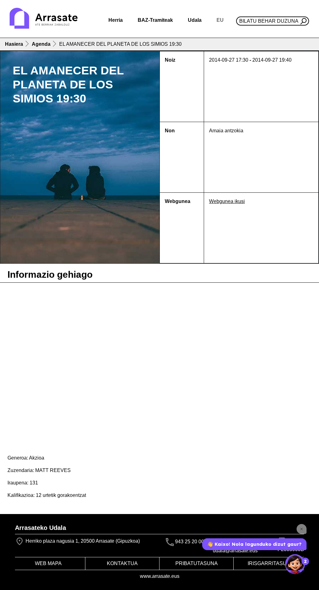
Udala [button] (195, 20)
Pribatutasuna (196, 563)
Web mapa (48, 563)
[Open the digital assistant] (295, 564)
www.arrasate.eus (159, 576)
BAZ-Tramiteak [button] (155, 20)
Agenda (41, 44)
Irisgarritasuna (271, 563)
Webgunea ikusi (227, 201)
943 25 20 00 (189, 541)
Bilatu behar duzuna (268, 21)
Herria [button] (115, 20)
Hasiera (14, 44)
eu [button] (220, 20)
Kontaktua (122, 563)
